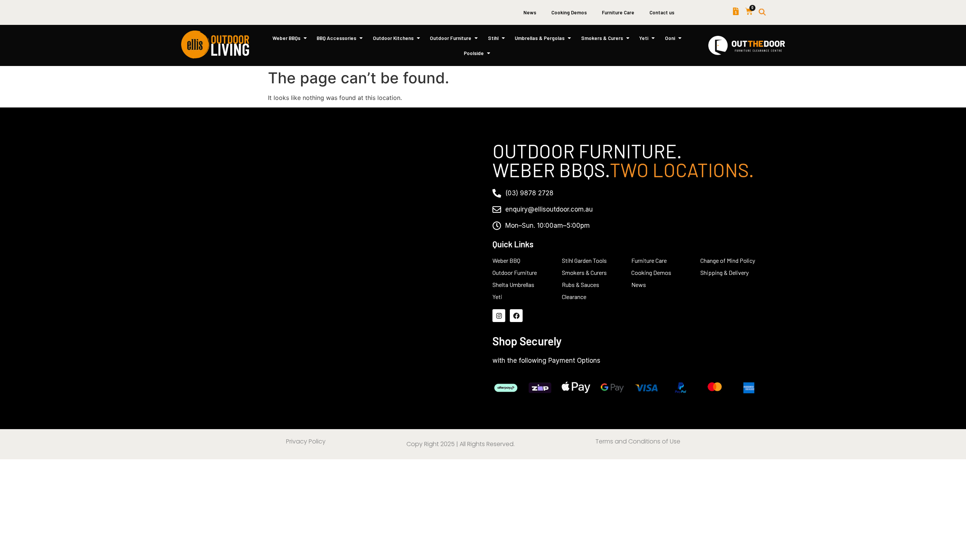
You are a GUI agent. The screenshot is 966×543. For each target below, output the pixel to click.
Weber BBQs (286, 38)
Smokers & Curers (602, 38)
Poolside (474, 53)
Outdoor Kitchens (393, 38)
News (529, 12)
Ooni (670, 38)
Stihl (493, 38)
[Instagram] (498, 315)
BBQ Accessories (336, 38)
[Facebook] (516, 315)
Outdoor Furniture (450, 38)
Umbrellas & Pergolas (540, 38)
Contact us (661, 12)
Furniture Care (618, 12)
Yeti (643, 38)
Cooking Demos (569, 12)
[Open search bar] (762, 12)
